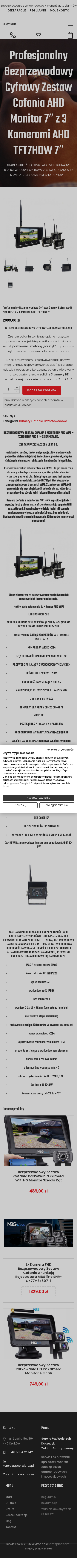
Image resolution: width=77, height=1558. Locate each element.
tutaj (6, 786)
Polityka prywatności (60, 749)
